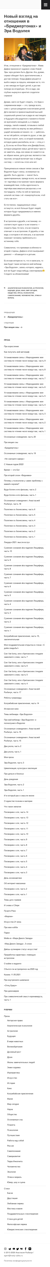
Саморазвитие (13, 1156)
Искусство (12, 1077)
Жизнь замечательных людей (21, 1062)
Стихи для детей (15, 1218)
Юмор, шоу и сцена (16, 1182)
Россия (10, 1145)
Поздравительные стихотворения (22, 1213)
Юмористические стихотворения (22, 1229)
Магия (10, 1098)
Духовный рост (14, 1051)
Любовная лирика (15, 1203)
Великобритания (14, 1046)
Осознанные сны (15, 1119)
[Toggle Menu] (45, 5)
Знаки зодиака (13, 1067)
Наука (10, 1109)
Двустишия (12, 1198)
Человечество (27, 295)
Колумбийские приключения (20, 1093)
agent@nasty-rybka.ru (13, 1255)
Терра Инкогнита (14, 1161)
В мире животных (15, 1041)
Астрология (38, 288)
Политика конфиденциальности (18, 1260)
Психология (28, 293)
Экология (11, 1171)
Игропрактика (13, 1072)
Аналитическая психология (20, 288)
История (11, 1083)
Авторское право (15, 1020)
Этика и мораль (14, 1176)
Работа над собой (15, 1140)
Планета (11, 1124)
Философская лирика (17, 1224)
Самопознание (14, 295)
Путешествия (13, 1135)
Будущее (11, 290)
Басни (10, 1192)
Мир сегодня (31, 290)
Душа (18, 290)
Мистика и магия (14, 1208)
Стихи (7, 1188)
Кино (23, 290)
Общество (12, 293)
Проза (20, 293)
